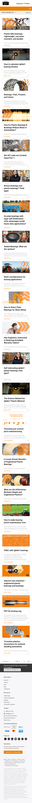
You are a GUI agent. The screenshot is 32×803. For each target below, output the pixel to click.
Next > (29, 661)
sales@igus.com (10, 713)
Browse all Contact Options (10, 715)
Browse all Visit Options (9, 718)
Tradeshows (7, 689)
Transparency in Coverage (11, 765)
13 (19, 661)
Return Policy (7, 720)
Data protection (8, 762)
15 (24, 661)
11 (14, 661)
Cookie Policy (16, 762)
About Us (6, 680)
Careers (6, 682)
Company (13, 759)
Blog (5, 686)
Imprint (22, 762)
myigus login (7, 695)
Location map (21, 761)
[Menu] (30, 9)
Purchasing (14, 761)
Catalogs (6, 700)
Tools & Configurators (9, 698)
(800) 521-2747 (9, 711)
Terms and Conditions (10, 764)
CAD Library (7, 702)
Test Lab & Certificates (9, 704)
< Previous (5, 661)
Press (5, 684)
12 (17, 661)
